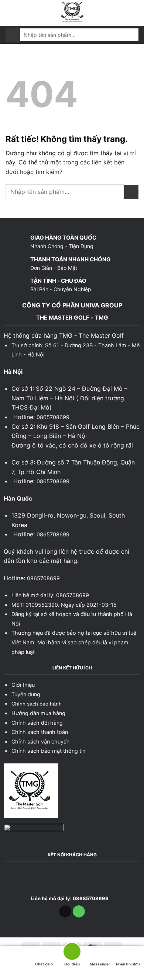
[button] (10, 13)
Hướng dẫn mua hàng (38, 713)
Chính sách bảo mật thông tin (48, 751)
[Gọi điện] (72, 952)
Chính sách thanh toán (39, 732)
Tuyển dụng (25, 694)
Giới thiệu (23, 685)
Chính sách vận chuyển (40, 741)
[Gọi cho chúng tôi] (79, 911)
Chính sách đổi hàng (37, 723)
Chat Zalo (44, 964)
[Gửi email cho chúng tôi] (65, 911)
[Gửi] (13, 35)
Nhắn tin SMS (128, 964)
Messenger (100, 964)
